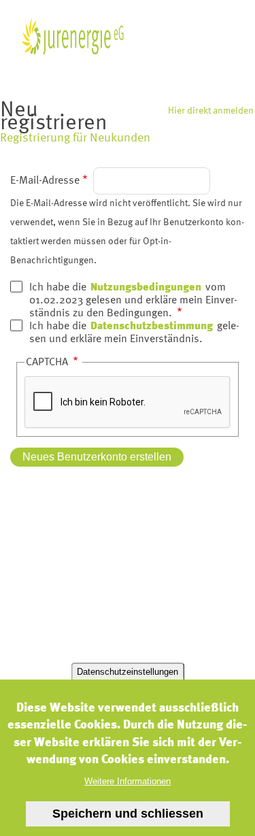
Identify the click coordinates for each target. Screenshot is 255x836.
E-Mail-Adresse (45, 180)
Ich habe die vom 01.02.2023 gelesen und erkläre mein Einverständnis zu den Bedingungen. (133, 300)
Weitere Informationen (127, 781)
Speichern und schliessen (127, 813)
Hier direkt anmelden (211, 111)
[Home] (72, 36)
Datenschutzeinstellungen (127, 672)
